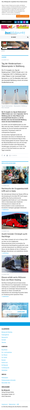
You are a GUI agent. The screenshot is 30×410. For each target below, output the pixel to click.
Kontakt (4, 340)
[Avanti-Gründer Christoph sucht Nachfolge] (15, 220)
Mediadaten (5, 377)
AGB (18, 404)
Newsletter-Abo (6, 382)
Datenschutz (12, 404)
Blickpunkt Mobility (7, 332)
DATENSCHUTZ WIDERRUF (21, 314)
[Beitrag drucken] (10, 155)
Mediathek (4, 370)
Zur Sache (4, 357)
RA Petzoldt (5, 365)
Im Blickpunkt (5, 367)
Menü (14, 37)
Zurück (14, 155)
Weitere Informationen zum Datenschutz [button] (10, 14)
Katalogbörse (5, 334)
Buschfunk (4, 350)
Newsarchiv (5, 337)
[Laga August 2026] (15, 27)
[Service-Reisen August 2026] (15, 45)
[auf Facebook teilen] (2, 155)
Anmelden (21, 312)
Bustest (4, 360)
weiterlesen (5, 209)
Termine (4, 342)
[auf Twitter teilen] (4, 155)
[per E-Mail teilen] (7, 155)
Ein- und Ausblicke (7, 352)
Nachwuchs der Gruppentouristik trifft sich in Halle (15, 189)
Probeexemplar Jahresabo (9, 380)
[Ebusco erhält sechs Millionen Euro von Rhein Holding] (15, 264)
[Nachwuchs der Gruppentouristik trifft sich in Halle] (15, 175)
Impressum (5, 404)
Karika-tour (5, 362)
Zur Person (4, 355)
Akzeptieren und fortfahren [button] (22, 16)
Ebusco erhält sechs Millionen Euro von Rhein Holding (14, 278)
